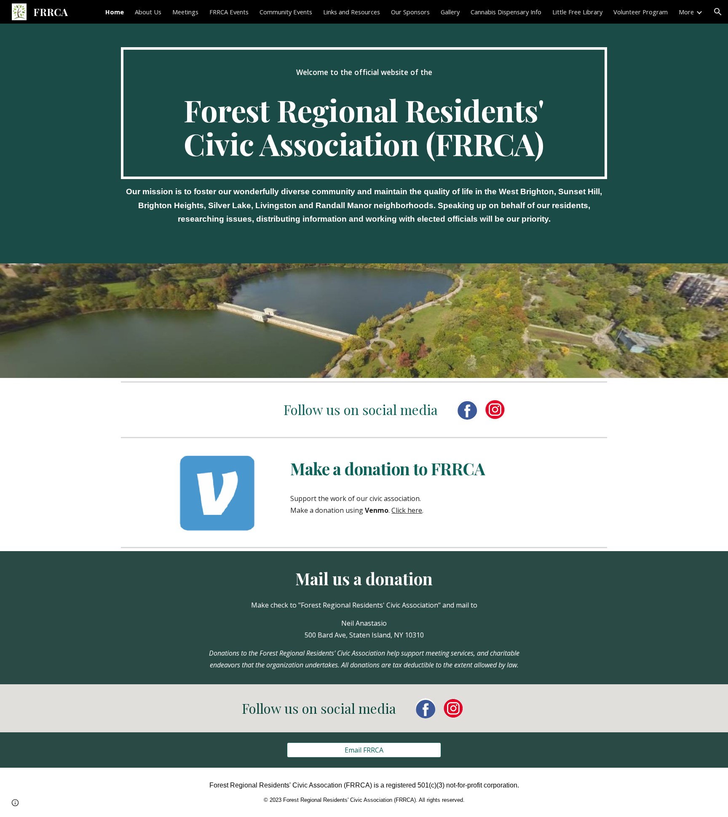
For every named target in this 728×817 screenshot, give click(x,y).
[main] (364, 113)
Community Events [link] (286, 12)
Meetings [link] (185, 12)
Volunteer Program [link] (640, 12)
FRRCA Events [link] (229, 12)
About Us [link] (148, 12)
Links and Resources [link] (351, 12)
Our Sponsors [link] (410, 12)
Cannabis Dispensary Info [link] (506, 12)
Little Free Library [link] (577, 12)
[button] (718, 12)
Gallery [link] (450, 12)
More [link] (686, 12)
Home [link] (114, 12)
